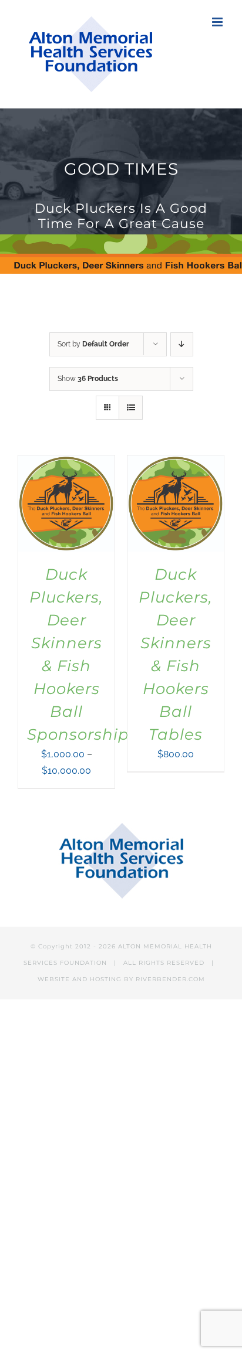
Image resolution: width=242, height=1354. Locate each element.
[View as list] (130, 407)
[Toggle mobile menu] (218, 22)
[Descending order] (181, 344)
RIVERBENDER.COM (170, 979)
